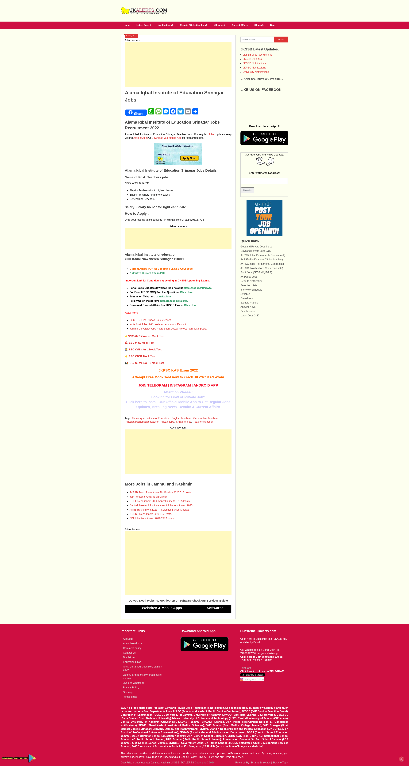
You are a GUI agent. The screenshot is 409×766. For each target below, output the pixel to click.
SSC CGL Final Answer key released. (151, 320)
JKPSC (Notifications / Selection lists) (261, 268)
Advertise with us (132, 643)
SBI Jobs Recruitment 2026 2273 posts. (152, 518)
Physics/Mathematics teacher (142, 421)
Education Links (132, 662)
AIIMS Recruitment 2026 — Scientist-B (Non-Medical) (160, 509)
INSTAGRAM (180, 385)
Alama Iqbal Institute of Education (151, 418)
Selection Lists (248, 285)
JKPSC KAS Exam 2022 (178, 370)
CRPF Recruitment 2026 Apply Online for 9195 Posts (160, 501)
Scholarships (247, 311)
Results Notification (251, 281)
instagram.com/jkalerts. (174, 301)
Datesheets (246, 298)
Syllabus (245, 294)
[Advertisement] (178, 64)
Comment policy (132, 648)
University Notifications (256, 72)
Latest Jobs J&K (249, 315)
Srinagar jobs (183, 421)
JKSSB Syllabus (252, 59)
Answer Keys (247, 307)
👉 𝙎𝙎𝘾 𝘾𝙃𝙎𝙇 (140, 356)
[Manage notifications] (401, 759)
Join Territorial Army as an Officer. (148, 496)
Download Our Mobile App (166, 138)
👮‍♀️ (143, 349)
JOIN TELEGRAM (152, 385)
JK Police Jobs (248, 276)
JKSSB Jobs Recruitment (257, 54)
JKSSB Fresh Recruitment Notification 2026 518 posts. (161, 492)
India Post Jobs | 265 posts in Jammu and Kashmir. (158, 324)
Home (127, 25)
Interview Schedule (251, 289)
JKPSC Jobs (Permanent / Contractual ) (262, 263)
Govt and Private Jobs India (256, 246)
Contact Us (129, 652)
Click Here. (161, 292)
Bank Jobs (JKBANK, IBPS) (256, 272)
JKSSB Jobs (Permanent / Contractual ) (262, 255)
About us (128, 638)
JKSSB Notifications (254, 63)
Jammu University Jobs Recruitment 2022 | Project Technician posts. (168, 328)
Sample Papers (249, 302)
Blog (272, 25)
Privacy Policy (131, 687)
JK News (219, 25)
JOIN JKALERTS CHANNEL (256, 660)
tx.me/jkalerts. (164, 296)
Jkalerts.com (140, 138)
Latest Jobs (142, 25)
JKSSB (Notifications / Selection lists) (261, 259)
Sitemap (127, 692)
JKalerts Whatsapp (133, 683)
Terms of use (130, 696)
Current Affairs (240, 25)
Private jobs (167, 421)
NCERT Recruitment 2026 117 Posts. (151, 514)
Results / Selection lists (193, 25)
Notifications (165, 25)
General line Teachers (205, 418)
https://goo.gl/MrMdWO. (197, 288)
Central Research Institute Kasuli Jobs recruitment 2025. (161, 505)
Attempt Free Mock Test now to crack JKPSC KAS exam (178, 377)
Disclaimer (129, 657)
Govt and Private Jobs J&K (255, 251)
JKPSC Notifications (254, 67)
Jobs (211, 134)
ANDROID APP (205, 385)
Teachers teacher (203, 421)
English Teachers (181, 418)
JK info (258, 25)
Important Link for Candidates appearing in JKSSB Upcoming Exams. (167, 280)
